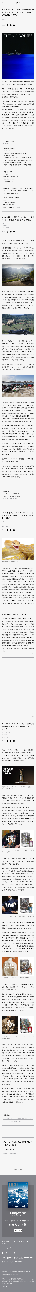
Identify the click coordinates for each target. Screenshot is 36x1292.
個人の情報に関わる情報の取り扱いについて (19, 1271)
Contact (4, 1243)
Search (12, 1248)
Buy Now (17, 1230)
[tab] (2, 2)
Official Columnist (18, 1241)
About (28, 1241)
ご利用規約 (4, 1271)
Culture (4, 521)
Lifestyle (7, 732)
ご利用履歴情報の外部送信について (10, 1274)
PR (2, 732)
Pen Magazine (6, 1241)
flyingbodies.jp (7, 143)
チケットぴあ (17, 207)
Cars (3, 223)
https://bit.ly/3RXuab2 (9, 1153)
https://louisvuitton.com (10, 498)
